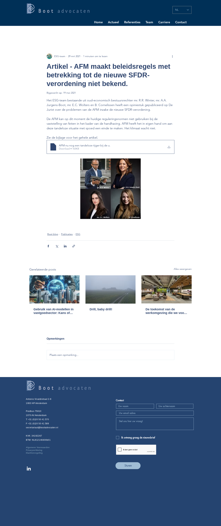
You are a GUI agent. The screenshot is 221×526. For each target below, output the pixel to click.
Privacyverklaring (39, 450)
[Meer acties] (172, 56)
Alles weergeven (183, 268)
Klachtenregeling (34, 452)
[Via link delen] (73, 246)
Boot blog (52, 234)
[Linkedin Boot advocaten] (29, 468)
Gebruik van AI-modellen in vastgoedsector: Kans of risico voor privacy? (53, 311)
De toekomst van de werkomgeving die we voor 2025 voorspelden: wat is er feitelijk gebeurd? (166, 311)
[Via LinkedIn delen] (65, 246)
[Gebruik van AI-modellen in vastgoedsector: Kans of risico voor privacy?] (54, 289)
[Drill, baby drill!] (110, 289)
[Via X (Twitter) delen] (56, 246)
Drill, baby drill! (101, 309)
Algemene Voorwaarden (43, 447)
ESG (78, 234)
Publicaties (67, 234)
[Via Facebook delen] (48, 246)
